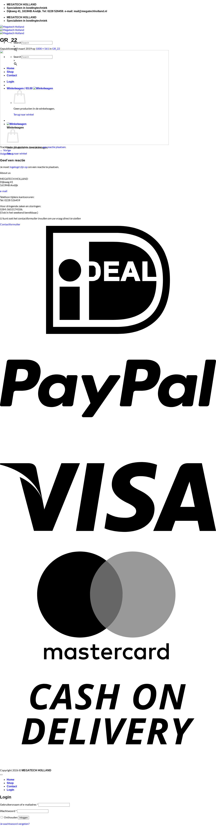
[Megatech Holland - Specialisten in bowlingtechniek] (12, 30)
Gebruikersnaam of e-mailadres (19, 804)
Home (10, 779)
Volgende (7, 153)
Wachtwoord (8, 810)
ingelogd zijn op (19, 166)
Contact (12, 786)
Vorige (5, 150)
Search (17, 42)
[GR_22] (84, 143)
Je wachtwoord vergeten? (15, 823)
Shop (10, 783)
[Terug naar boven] (1, 774)
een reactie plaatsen (54, 147)
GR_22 (56, 48)
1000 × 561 (42, 48)
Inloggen (23, 817)
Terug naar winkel (17, 153)
